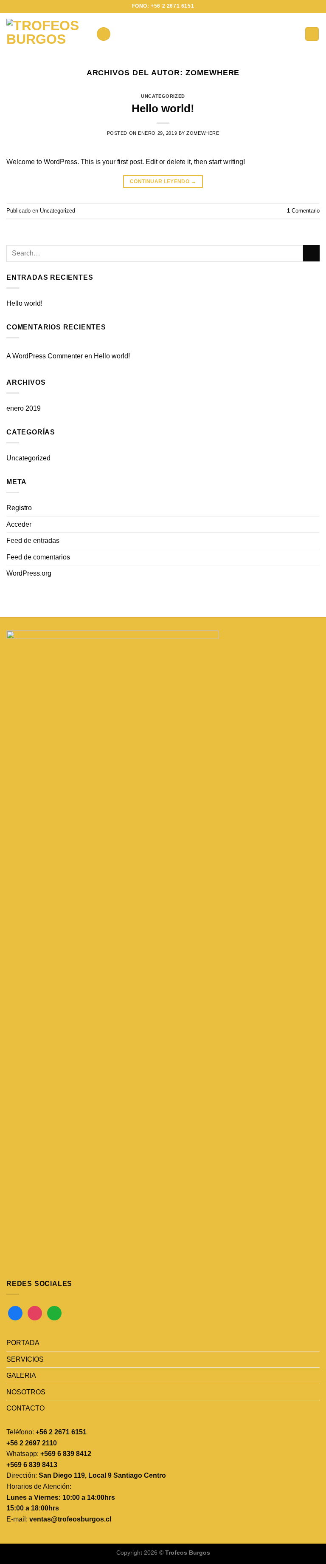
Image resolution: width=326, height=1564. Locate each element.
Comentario (303, 210)
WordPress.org (28, 573)
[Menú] (103, 34)
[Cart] (312, 34)
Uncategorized (163, 96)
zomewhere (212, 72)
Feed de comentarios (38, 557)
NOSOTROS (25, 1392)
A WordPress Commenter (44, 356)
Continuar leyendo (163, 182)
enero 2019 (23, 408)
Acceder (18, 524)
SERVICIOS (25, 1359)
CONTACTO (25, 1408)
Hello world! (163, 108)
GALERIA (21, 1375)
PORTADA (22, 1342)
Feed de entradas (32, 540)
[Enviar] (311, 253)
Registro (19, 507)
